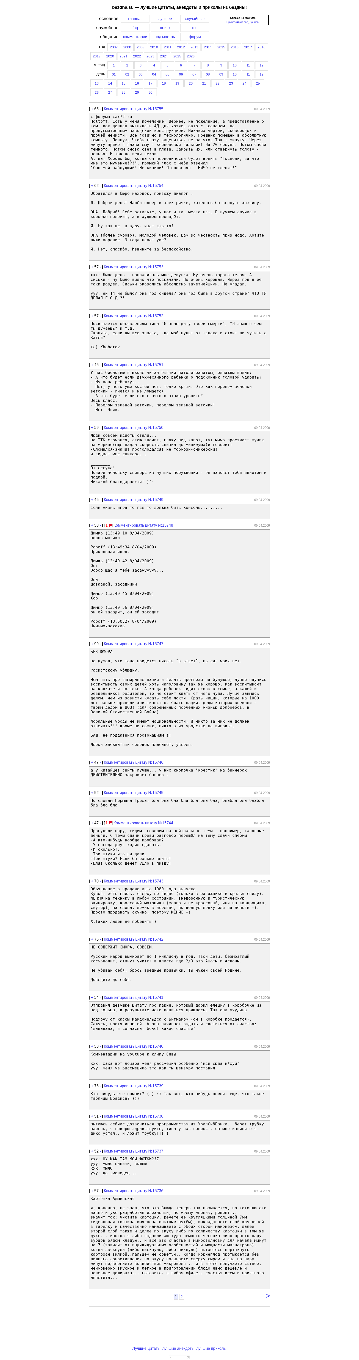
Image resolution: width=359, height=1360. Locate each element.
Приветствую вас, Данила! (242, 22)
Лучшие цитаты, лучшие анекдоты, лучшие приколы (179, 1348)
